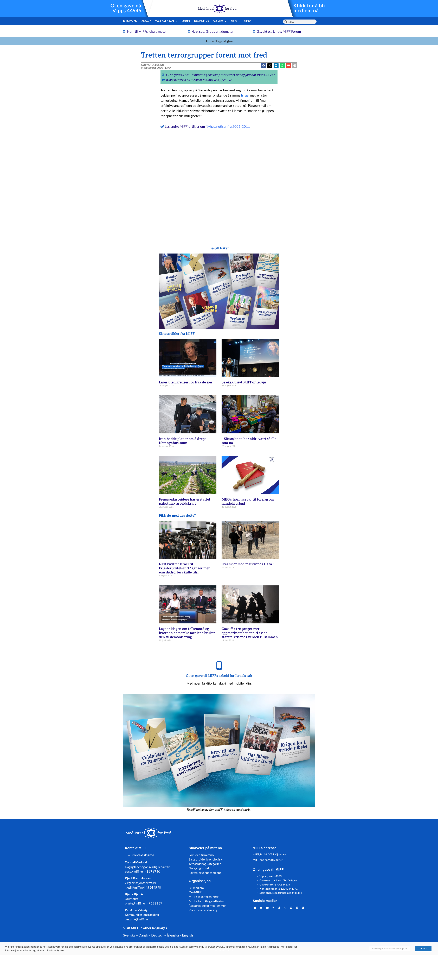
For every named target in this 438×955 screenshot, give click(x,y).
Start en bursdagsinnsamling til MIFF (281, 892)
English (187, 935)
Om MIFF (195, 892)
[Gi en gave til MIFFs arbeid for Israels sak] (219, 665)
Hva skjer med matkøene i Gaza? (248, 564)
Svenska (129, 935)
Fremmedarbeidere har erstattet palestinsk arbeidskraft (184, 501)
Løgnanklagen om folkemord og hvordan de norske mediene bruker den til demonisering (187, 633)
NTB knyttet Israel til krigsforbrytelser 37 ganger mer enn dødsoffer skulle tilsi (184, 568)
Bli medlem (130, 21)
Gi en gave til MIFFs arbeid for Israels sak (219, 676)
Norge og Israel (199, 868)
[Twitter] (261, 907)
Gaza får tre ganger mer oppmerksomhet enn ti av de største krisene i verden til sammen (250, 633)
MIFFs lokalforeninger (203, 897)
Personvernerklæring (203, 910)
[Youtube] (267, 907)
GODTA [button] (423, 948)
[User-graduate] (303, 907)
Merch (248, 21)
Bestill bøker (219, 248)
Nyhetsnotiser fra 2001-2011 (228, 126)
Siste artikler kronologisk (205, 859)
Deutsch (157, 935)
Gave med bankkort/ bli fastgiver (279, 880)
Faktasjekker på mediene (205, 873)
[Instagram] (273, 907)
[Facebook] (255, 907)
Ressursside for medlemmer (207, 905)
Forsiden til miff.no (201, 855)
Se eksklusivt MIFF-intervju (244, 382)
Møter (186, 21)
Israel (245, 95)
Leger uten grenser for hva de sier (185, 382)
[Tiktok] (279, 907)
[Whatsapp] (285, 907)
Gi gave (146, 21)
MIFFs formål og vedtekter (206, 901)
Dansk (143, 935)
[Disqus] (218, 184)
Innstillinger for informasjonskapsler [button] (389, 948)
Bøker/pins (201, 21)
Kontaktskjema (143, 855)
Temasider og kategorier (205, 864)
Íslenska (173, 935)
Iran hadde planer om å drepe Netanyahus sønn (182, 441)
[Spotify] (291, 907)
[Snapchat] (297, 907)
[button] (269, 65)
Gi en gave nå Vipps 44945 (126, 8)
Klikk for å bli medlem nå (309, 8)
